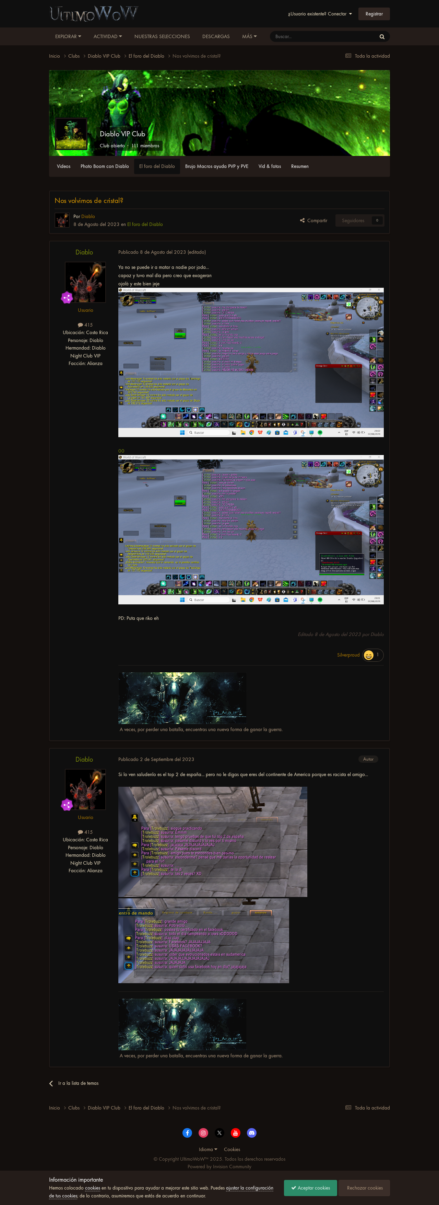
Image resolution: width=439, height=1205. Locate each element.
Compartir (316, 220)
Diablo (84, 252)
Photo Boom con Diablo (105, 166)
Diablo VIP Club (122, 133)
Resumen (300, 166)
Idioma (206, 1149)
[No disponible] (251, 362)
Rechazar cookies (364, 1188)
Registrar (374, 14)
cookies (92, 1188)
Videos (63, 166)
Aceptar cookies (313, 1188)
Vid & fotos (270, 166)
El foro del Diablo (157, 166)
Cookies (232, 1149)
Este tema (357, 36)
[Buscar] (382, 36)
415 (88, 325)
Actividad (106, 36)
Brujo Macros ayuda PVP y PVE (216, 166)
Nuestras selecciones (162, 36)
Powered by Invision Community (219, 1166)
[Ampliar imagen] (212, 842)
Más (247, 36)
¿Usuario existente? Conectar (318, 14)
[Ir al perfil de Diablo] (62, 220)
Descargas (216, 36)
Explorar (66, 36)
